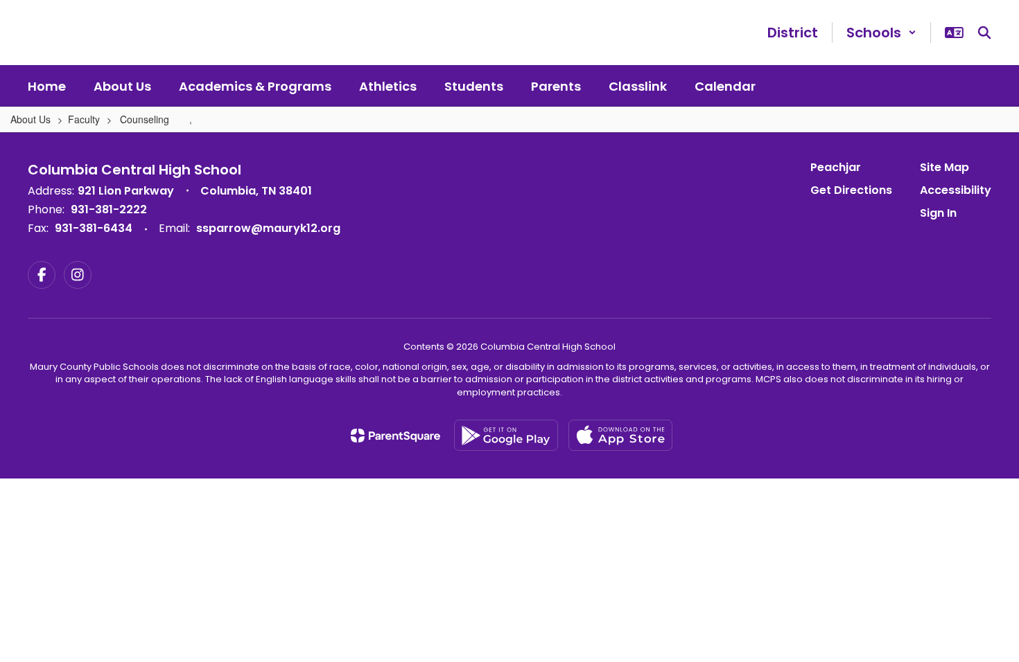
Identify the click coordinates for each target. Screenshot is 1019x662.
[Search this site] (984, 32)
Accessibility (955, 190)
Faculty (84, 119)
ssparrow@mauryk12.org (268, 228)
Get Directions (851, 190)
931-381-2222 (109, 209)
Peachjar (835, 167)
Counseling (146, 119)
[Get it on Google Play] (506, 435)
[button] (881, 32)
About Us (30, 119)
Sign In (938, 213)
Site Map (944, 167)
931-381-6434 (93, 228)
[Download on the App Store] (620, 435)
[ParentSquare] (395, 435)
